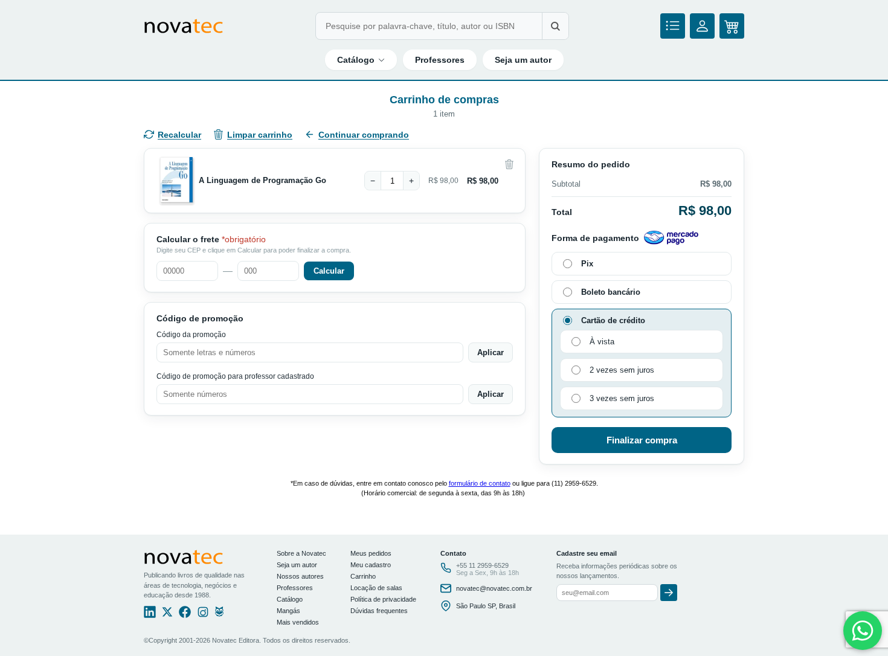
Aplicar (490, 352)
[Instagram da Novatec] (203, 615)
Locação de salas (376, 587)
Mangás (288, 610)
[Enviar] (668, 592)
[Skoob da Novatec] (219, 615)
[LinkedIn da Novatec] (150, 615)
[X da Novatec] (167, 615)
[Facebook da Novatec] (185, 615)
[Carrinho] (731, 26)
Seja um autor (523, 60)
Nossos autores (300, 576)
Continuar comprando (363, 135)
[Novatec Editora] (184, 26)
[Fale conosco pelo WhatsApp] (862, 630)
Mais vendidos (298, 622)
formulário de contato (479, 483)
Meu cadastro (370, 564)
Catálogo (356, 60)
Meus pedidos (370, 553)
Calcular (329, 270)
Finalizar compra (641, 440)
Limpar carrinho (259, 135)
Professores (440, 60)
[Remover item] (509, 164)
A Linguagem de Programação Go (262, 180)
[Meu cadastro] (702, 26)
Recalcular (179, 135)
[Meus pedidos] (672, 26)
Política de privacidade (383, 599)
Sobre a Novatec (301, 553)
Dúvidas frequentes (379, 610)
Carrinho (363, 576)
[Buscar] (555, 26)
